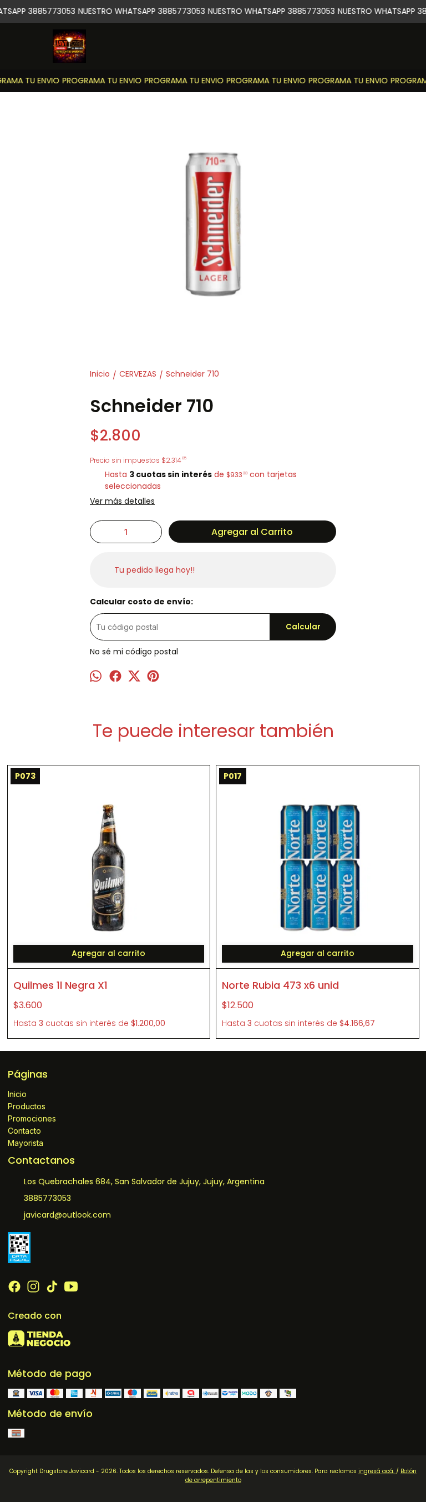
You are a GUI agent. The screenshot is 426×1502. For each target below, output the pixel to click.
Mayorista (25, 1143)
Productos (26, 1106)
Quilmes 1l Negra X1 (60, 985)
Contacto (24, 1130)
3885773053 (47, 1198)
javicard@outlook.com (67, 1214)
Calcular (303, 627)
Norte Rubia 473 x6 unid (280, 985)
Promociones (32, 1118)
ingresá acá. (377, 1471)
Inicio (17, 1094)
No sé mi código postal (134, 651)
